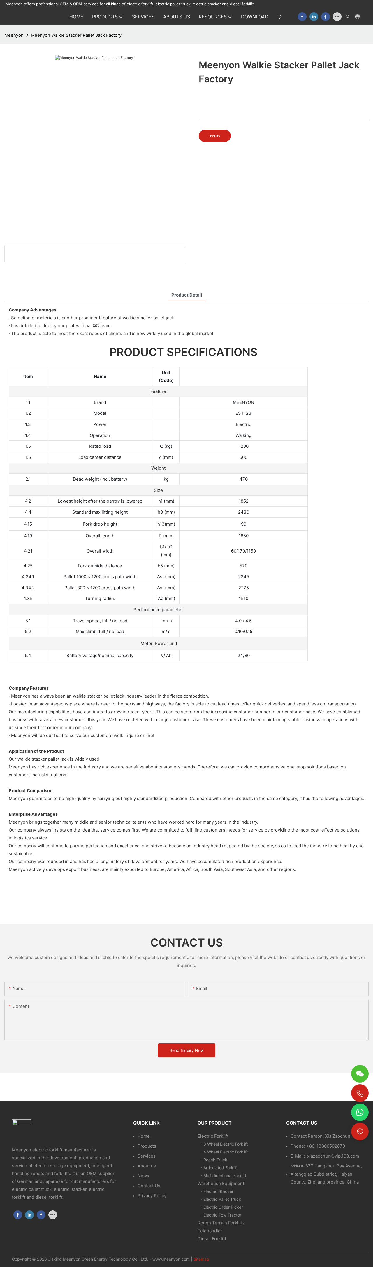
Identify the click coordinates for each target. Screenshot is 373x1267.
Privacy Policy (152, 1195)
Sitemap (201, 1258)
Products (147, 1146)
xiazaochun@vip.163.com (333, 1156)
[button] (280, 16)
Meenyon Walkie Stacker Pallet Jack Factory (76, 35)
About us (147, 1166)
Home (144, 1136)
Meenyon (14, 35)
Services (147, 1156)
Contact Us (149, 1185)
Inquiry (214, 136)
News (143, 1176)
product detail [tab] (186, 295)
